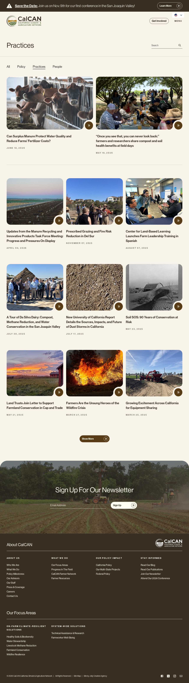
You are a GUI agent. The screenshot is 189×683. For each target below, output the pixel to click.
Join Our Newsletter (151, 574)
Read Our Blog (148, 565)
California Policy (104, 565)
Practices (39, 66)
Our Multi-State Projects (108, 569)
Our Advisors (13, 578)
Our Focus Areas (59, 565)
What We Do (13, 569)
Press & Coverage (16, 587)
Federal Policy (103, 574)
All (8, 66)
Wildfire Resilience (16, 654)
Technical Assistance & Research (67, 633)
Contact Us (12, 596)
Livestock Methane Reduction (21, 645)
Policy (21, 66)
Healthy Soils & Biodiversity (20, 636)
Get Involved (159, 21)
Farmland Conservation (18, 650)
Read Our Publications (152, 569)
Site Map (77, 676)
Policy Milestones (15, 574)
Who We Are (13, 565)
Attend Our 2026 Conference (155, 578)
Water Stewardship (16, 641)
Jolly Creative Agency (98, 676)
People (57, 66)
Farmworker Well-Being (63, 637)
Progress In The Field (62, 569)
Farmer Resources (60, 578)
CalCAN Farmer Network (63, 574)
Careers (11, 591)
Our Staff (11, 582)
